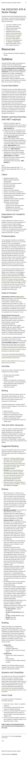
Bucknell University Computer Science (11, 2)
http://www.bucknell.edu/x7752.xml (12, 689)
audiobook (21, 473)
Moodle (5, 55)
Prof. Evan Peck (11, 362)
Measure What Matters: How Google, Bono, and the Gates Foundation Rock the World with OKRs (14, 465)
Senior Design (18, 736)
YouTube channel (17, 461)
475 (14, 736)
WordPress (14, 754)
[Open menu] (25, 2)
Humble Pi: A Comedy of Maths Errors (13, 458)
